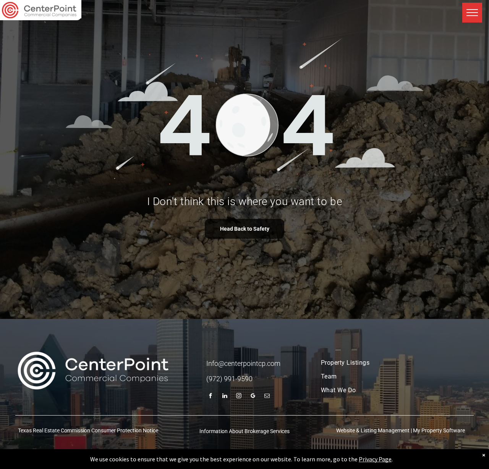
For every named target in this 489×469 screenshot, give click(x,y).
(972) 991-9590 (229, 379)
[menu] (472, 13)
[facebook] (210, 396)
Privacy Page (375, 459)
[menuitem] (390, 363)
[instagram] (239, 396)
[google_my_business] (253, 396)
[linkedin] (224, 396)
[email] (267, 396)
